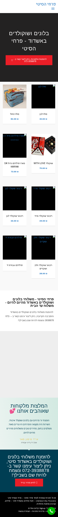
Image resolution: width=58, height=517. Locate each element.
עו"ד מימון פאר (29, 439)
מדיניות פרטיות (38, 511)
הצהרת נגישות (24, 511)
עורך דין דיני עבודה (29, 443)
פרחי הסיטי (46, 4)
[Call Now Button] (51, 511)
